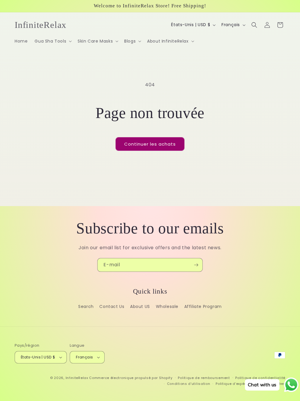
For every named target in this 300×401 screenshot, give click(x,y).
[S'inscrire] (196, 265)
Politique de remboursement (204, 377)
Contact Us (111, 306)
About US (140, 306)
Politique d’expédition (235, 383)
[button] (52, 41)
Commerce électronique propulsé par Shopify (130, 377)
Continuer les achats (150, 144)
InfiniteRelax (77, 377)
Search (86, 306)
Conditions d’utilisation (188, 383)
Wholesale (167, 306)
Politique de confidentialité (260, 377)
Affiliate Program (203, 306)
